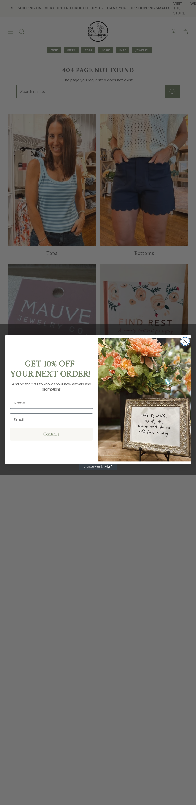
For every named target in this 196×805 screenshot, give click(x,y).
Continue (51, 434)
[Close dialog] (185, 341)
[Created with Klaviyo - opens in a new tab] (98, 467)
